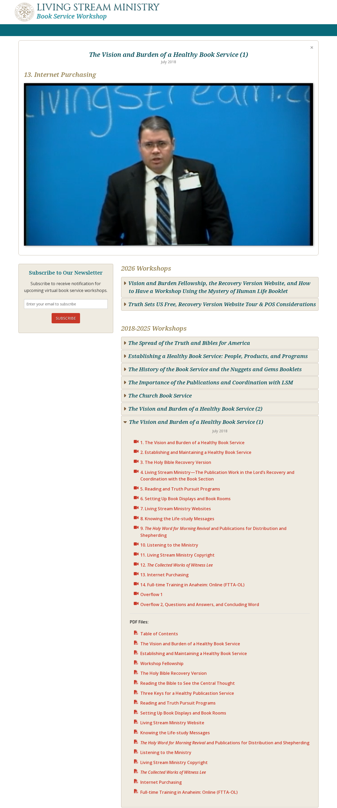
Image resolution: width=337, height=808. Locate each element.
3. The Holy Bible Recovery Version (175, 462)
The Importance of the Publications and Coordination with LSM (210, 382)
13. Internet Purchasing (164, 575)
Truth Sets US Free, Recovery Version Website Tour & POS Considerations (222, 304)
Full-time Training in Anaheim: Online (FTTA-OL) (189, 792)
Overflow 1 (151, 594)
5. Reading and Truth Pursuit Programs (180, 489)
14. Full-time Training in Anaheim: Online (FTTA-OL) (192, 585)
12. (176, 565)
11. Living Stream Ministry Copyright (177, 555)
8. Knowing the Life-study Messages (177, 519)
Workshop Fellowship (162, 663)
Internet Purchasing (161, 782)
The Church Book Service (160, 395)
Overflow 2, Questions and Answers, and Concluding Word (199, 604)
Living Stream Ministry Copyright (174, 762)
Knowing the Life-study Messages (175, 733)
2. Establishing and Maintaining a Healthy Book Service (195, 452)
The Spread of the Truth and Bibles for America (189, 342)
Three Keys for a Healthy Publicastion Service (187, 693)
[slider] (168, 223)
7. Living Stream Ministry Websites (175, 509)
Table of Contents (159, 634)
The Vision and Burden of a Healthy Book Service (190, 644)
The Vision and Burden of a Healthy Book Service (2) (195, 408)
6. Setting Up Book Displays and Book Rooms (185, 499)
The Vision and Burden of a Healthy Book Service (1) (196, 421)
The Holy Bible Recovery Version (173, 673)
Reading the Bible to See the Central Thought (187, 683)
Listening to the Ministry (165, 752)
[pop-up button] (296, 232)
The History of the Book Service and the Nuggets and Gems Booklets (215, 369)
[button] (169, 165)
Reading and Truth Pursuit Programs (178, 703)
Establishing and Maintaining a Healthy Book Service (193, 653)
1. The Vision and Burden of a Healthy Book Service (192, 442)
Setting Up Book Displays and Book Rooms (183, 713)
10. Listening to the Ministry (169, 545)
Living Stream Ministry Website (172, 723)
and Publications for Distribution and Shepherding (224, 743)
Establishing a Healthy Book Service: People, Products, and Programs (218, 356)
